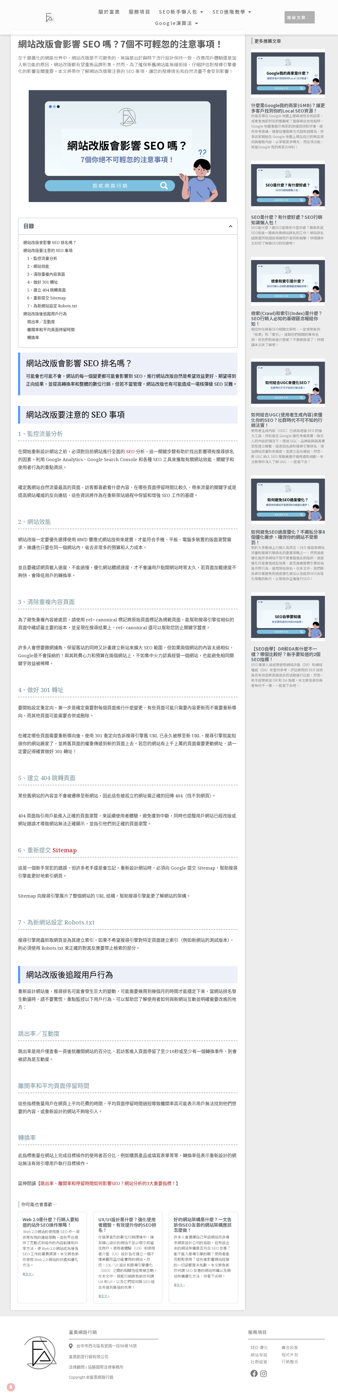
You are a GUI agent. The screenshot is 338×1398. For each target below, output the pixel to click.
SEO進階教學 (229, 11)
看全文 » (28, 1274)
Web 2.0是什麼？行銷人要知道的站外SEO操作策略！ (51, 1222)
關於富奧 (109, 11)
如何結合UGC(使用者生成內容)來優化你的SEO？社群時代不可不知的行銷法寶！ (286, 419)
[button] (230, 226)
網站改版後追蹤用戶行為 (45, 313)
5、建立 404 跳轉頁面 (46, 290)
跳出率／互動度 (41, 321)
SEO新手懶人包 (178, 11)
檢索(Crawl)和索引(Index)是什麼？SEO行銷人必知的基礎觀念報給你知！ (287, 318)
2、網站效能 (38, 266)
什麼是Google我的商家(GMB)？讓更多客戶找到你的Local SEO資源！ (288, 108)
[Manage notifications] (11, 1387)
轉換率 (33, 337)
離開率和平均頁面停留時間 (51, 329)
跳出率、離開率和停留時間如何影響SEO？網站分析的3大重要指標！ (108, 1183)
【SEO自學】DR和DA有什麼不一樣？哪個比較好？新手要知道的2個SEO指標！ (285, 653)
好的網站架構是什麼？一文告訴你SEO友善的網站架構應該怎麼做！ (203, 1224)
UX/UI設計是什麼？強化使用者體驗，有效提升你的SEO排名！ (127, 1224)
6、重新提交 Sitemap (46, 298)
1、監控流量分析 (42, 258)
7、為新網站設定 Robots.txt (52, 306)
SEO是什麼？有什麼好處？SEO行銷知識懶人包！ (286, 219)
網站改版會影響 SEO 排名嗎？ (49, 242)
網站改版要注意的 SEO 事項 (47, 250)
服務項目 (139, 11)
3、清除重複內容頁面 (46, 274)
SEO (130, 451)
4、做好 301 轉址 (42, 282)
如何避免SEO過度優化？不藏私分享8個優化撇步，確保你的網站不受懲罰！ (288, 536)
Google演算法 (174, 23)
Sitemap (64, 850)
